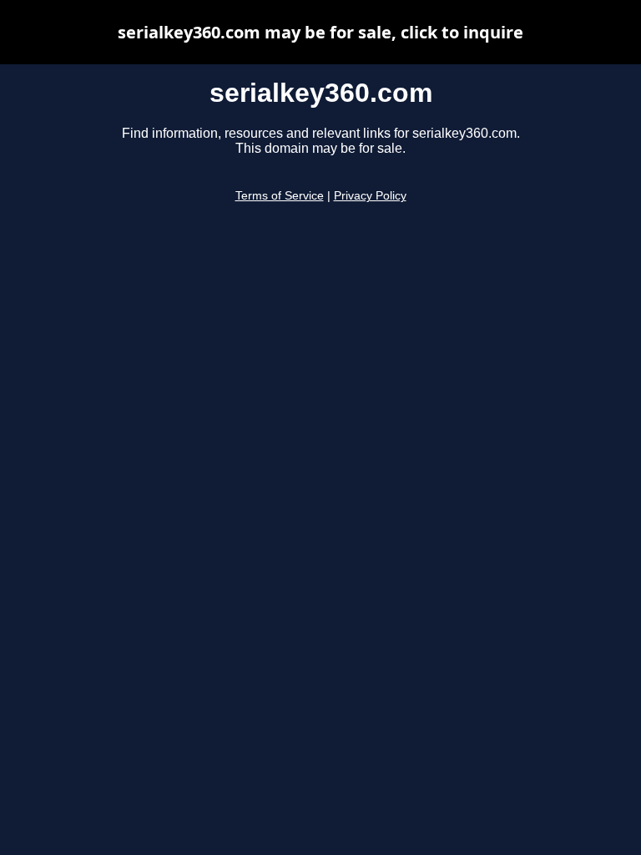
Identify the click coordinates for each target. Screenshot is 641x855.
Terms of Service (279, 196)
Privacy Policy (370, 196)
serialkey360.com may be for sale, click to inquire (320, 32)
